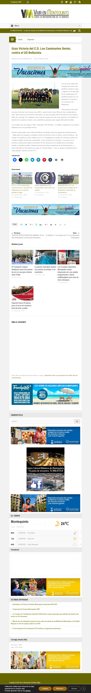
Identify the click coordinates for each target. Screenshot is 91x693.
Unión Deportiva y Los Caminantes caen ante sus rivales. (45, 187)
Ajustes (74, 688)
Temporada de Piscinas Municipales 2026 (26, 609)
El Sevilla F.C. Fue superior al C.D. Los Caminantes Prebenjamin (62, 235)
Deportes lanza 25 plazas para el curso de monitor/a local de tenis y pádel (21, 305)
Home (20, 39)
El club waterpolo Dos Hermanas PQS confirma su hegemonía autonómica (37, 628)
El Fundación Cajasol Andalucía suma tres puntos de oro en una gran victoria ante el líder (22, 271)
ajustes (27, 691)
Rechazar (59, 688)
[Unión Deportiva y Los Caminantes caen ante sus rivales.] (45, 178)
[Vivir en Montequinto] (45, 14)
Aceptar (45, 688)
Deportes (30, 39)
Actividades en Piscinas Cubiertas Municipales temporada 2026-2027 (35, 604)
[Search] (77, 421)
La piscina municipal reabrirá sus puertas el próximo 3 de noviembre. (45, 269)
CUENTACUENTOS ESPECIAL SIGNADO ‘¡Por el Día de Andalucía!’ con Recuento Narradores (28, 235)
